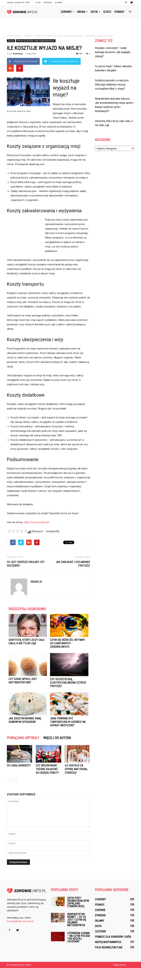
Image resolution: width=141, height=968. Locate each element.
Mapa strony (120, 964)
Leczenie (100, 931)
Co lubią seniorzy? (19, 765)
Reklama (48, 2)
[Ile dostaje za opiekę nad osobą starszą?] (77, 753)
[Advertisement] (70, 26)
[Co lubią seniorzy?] (19, 753)
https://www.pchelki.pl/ (36, 522)
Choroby (100, 899)
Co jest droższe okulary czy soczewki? (26, 563)
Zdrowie (66, 11)
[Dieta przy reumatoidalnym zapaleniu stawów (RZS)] (58, 901)
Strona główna (14, 35)
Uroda (81, 11)
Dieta (94, 11)
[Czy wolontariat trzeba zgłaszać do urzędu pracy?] (48, 753)
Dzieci (107, 11)
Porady (119, 11)
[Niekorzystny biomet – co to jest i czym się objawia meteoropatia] (58, 917)
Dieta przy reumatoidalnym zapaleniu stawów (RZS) (78, 902)
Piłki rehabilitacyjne (108, 947)
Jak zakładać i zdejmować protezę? (73, 563)
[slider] (17, 531)
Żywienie (100, 915)
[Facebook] (125, 2)
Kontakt (58, 2)
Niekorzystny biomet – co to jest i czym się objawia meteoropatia (76, 920)
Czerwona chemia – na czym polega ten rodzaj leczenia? (78, 937)
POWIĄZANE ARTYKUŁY (23, 738)
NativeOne (48, 732)
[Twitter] (131, 2)
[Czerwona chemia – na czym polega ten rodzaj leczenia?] (58, 936)
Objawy (99, 920)
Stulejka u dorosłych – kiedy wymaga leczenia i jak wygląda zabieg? (112, 52)
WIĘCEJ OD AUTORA (57, 738)
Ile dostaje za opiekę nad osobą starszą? (76, 769)
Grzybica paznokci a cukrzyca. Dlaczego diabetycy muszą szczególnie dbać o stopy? (112, 84)
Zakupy (11, 40)
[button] (130, 12)
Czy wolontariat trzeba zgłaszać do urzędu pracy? (47, 769)
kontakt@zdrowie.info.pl (20, 921)
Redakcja (18, 53)
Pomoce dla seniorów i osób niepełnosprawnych (36, 40)
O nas (38, 2)
